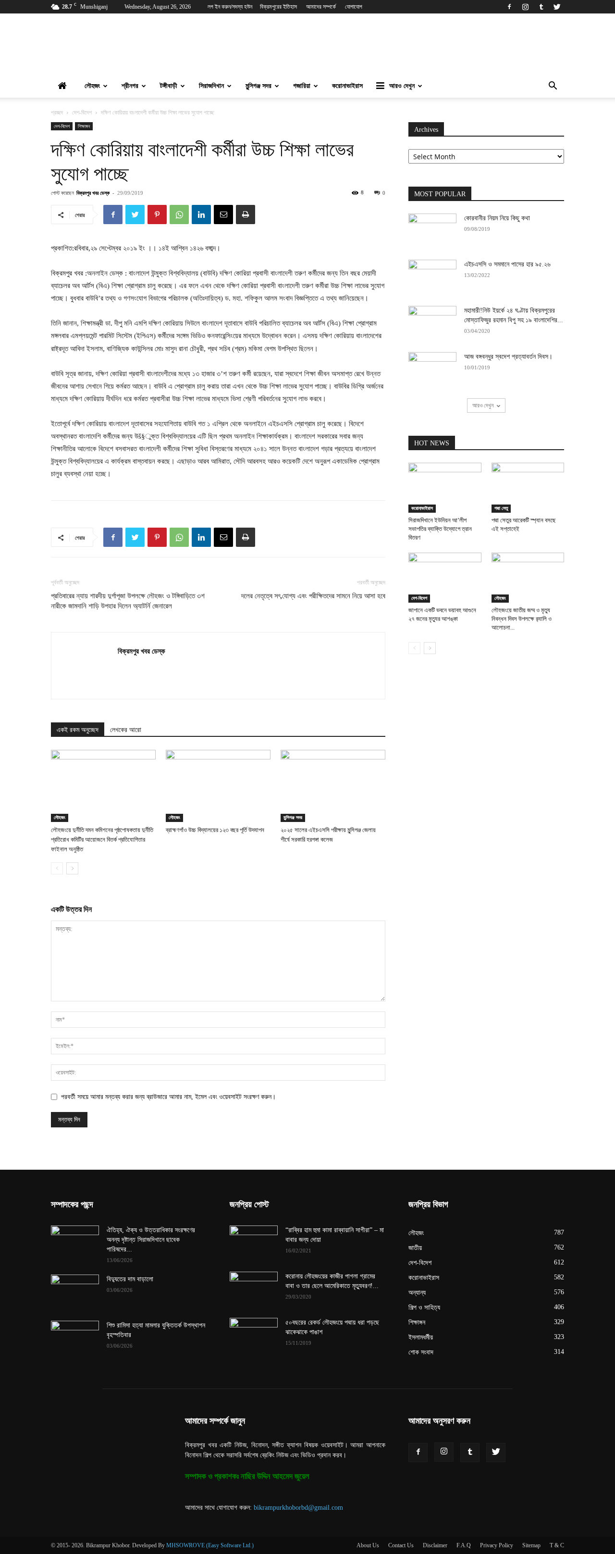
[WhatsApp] (179, 214)
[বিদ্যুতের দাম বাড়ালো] (75, 1291)
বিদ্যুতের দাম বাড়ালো (130, 1279)
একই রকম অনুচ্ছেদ (77, 729)
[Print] (245, 214)
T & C (557, 1545)
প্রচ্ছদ (57, 112)
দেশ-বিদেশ (82, 112)
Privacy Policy (496, 1545)
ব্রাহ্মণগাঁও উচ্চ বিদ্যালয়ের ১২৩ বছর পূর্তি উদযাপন (215, 830)
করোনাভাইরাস (347, 85)
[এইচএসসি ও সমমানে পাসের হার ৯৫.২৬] (432, 276)
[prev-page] (57, 868)
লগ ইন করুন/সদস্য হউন (230, 6)
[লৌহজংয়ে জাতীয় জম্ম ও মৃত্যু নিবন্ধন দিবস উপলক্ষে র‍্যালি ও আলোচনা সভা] (528, 578)
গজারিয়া (301, 85)
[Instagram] (525, 6)
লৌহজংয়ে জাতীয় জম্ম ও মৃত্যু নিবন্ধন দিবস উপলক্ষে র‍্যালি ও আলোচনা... (522, 618)
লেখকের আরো (125, 729)
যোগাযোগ (353, 6)
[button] (552, 86)
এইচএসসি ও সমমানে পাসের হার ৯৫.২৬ (507, 264)
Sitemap (531, 1545)
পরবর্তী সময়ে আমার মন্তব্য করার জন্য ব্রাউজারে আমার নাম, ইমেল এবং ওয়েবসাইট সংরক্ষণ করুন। (168, 1096)
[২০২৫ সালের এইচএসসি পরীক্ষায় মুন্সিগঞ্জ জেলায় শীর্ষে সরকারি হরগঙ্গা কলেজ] (333, 786)
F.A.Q (463, 1545)
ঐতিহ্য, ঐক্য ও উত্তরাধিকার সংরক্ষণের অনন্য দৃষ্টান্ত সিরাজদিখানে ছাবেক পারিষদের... (151, 1239)
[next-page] (72, 868)
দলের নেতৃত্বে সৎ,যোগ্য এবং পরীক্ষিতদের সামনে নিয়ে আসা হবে (313, 596)
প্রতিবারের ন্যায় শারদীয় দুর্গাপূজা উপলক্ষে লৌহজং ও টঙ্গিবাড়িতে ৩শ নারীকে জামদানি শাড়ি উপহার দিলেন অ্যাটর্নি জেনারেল (128, 601)
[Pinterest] (157, 214)
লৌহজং (92, 85)
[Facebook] (509, 6)
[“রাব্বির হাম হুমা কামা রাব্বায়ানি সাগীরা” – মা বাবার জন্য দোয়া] (254, 1242)
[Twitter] (557, 6)
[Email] (223, 214)
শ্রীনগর (130, 85)
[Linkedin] (201, 214)
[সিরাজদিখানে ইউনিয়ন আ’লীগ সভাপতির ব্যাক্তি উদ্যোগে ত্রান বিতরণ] (444, 488)
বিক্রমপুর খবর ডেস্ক (93, 192)
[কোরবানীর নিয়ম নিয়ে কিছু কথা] (432, 230)
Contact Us (401, 1545)
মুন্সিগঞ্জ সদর (258, 85)
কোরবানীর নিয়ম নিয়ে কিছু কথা (497, 218)
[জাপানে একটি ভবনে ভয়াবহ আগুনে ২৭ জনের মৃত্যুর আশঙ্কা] (444, 578)
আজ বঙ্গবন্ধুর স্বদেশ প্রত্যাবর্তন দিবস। (508, 356)
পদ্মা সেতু (501, 508)
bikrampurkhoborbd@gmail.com (298, 1507)
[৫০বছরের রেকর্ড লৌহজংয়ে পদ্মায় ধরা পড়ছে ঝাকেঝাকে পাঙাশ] (254, 1335)
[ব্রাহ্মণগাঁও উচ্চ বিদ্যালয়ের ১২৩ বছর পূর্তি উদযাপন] (218, 786)
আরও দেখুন (402, 85)
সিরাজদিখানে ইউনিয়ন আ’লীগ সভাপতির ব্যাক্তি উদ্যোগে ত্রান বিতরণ (440, 529)
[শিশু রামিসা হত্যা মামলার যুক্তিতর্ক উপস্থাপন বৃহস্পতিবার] (75, 1337)
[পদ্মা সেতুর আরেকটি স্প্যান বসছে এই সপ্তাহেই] (528, 488)
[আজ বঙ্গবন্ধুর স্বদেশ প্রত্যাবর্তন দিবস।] (432, 369)
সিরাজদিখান (211, 85)
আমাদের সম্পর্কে (321, 6)
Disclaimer (435, 1545)
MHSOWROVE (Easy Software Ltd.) (210, 1545)
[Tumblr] (541, 6)
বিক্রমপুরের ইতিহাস (278, 6)
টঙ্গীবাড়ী (168, 85)
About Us (368, 1545)
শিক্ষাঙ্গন (84, 126)
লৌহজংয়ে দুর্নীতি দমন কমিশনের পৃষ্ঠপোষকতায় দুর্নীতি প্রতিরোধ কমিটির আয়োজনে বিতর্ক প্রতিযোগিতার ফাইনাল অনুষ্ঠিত (102, 839)
